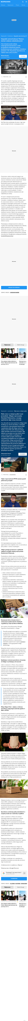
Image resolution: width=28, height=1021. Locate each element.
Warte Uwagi (20, 345)
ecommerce (22, 454)
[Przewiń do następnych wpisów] (25, 355)
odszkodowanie (14, 292)
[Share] (26, 77)
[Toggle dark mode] (22, 1)
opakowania (5, 765)
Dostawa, (18, 883)
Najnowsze (10, 5)
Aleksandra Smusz (6, 453)
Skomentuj (6, 76)
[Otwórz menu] (25, 1)
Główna (3, 5)
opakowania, (24, 883)
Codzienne (22, 56)
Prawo (17, 5)
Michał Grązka (5, 55)
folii (9, 830)
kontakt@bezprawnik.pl (7, 236)
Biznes (23, 5)
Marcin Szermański (12, 359)
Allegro (9, 559)
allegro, (12, 883)
